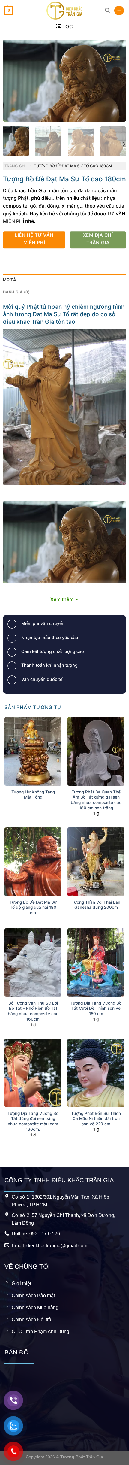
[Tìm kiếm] (107, 10)
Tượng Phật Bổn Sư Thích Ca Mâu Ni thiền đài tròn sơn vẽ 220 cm (96, 1118)
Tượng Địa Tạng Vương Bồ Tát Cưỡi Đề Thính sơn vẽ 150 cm (96, 1008)
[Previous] (13, 80)
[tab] (64, 280)
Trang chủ (15, 166)
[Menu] (119, 11)
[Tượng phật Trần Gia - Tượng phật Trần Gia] (64, 10)
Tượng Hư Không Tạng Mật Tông (33, 795)
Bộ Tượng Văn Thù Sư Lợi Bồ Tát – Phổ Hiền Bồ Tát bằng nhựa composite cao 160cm (33, 1011)
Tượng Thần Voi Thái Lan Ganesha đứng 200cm (96, 905)
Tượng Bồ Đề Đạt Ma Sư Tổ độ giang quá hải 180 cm (33, 907)
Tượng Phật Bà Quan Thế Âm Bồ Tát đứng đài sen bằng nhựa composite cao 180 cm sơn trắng (96, 800)
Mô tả (9, 280)
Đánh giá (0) (16, 292)
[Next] (116, 80)
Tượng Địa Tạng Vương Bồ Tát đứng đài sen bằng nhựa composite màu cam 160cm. (33, 1121)
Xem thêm (62, 599)
